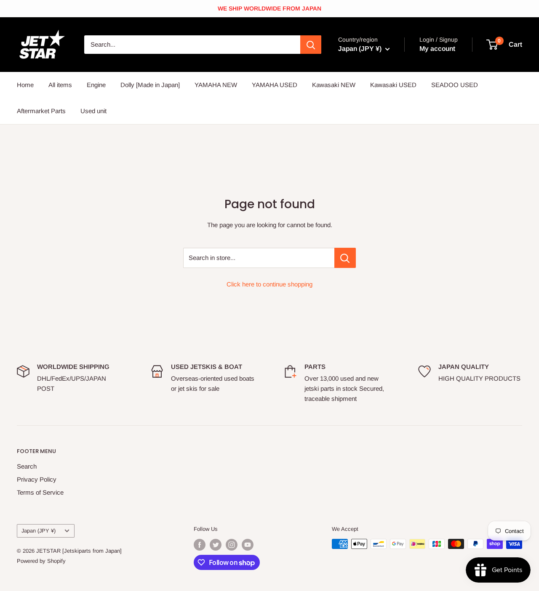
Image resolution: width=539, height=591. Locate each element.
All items (60, 84)
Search (27, 466)
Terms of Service (40, 492)
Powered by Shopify (41, 561)
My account (437, 48)
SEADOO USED (454, 84)
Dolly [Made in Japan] (150, 84)
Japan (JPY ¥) (38, 530)
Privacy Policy (36, 479)
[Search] (310, 44)
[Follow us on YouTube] (247, 545)
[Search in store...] (345, 258)
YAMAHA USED (274, 84)
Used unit (93, 110)
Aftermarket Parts (41, 110)
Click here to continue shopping (269, 284)
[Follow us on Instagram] (231, 545)
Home (25, 84)
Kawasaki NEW (333, 84)
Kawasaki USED (393, 84)
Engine (96, 84)
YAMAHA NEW (216, 84)
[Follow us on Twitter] (215, 545)
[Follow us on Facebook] (199, 545)
